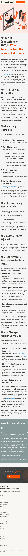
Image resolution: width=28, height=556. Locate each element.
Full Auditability (3, 506)
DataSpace (2, 497)
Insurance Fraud (3, 523)
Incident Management (5, 521)
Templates (2, 540)
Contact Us (2, 543)
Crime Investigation (4, 516)
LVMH (22, 107)
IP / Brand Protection (4, 514)
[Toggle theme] (14, 2)
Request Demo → (20, 2)
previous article (7, 74)
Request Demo (13, 477)
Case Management (4, 512)
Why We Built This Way (5, 531)
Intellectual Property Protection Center (16, 104)
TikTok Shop (21, 353)
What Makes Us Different (5, 533)
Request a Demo (3, 545)
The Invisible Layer (4, 528)
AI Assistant (2, 500)
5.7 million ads (9, 101)
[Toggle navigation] (27, 2)
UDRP (14, 356)
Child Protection (3, 518)
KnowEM (24, 356)
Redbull (13, 398)
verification (11, 358)
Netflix (7, 398)
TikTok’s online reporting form (10, 186)
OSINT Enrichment (4, 504)
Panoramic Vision (4, 502)
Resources (2, 538)
